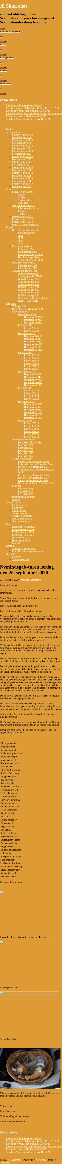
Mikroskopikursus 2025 (23, 205)
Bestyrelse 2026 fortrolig (30, 442)
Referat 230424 (31, 393)
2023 (20, 235)
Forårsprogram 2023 (21, 153)
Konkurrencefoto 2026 (23, 529)
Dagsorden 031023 (33, 412)
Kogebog (16, 556)
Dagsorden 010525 (33, 341)
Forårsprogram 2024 (21, 148)
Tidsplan (22, 197)
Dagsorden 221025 (33, 347)
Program (22, 194)
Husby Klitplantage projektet (25, 230)
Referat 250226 (31, 328)
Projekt (9, 227)
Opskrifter (11, 554)
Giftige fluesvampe (21, 521)
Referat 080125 (31, 355)
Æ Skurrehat (13, 6)
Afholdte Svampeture (30, 580)
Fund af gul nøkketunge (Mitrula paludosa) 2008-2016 (33, 299)
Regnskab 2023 (25, 494)
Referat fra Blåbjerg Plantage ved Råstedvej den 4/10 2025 (34, 113)
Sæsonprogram (13, 132)
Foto (8, 524)
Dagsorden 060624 (33, 379)
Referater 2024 (25, 388)
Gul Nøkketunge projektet (24, 271)
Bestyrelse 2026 (25, 445)
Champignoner (19, 510)
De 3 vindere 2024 (21, 540)
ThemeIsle (5, 1162)
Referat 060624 (31, 396)
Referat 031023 (31, 431)
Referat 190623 (31, 428)
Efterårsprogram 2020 (22, 167)
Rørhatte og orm (20, 505)
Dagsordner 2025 (26, 333)
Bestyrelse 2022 (25, 456)
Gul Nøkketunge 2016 (28, 292)
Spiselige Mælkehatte (22, 516)
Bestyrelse (11, 303)
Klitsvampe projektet (22, 246)
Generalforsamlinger (21, 458)
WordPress (40, 1160)
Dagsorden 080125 (33, 336)
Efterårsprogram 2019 (22, 173)
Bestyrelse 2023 (25, 453)
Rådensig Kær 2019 (27, 268)
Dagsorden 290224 (33, 374)
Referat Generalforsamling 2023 (33, 477)
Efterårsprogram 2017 (22, 183)
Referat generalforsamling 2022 (33, 480)
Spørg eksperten (13, 502)
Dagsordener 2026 (27, 314)
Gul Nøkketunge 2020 (28, 281)
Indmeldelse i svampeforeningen (27, 551)
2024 (20, 238)
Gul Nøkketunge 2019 (28, 284)
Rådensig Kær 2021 (27, 265)
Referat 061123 (31, 434)
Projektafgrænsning (27, 251)
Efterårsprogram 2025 (22, 140)
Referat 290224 (31, 390)
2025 (20, 241)
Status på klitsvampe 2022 (30, 260)
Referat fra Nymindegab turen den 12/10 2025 (28, 111)
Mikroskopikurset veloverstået (32, 208)
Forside (9, 129)
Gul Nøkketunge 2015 (28, 295)
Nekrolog (16, 499)
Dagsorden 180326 (33, 320)
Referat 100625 (31, 363)
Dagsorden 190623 (33, 409)
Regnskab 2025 (25, 488)
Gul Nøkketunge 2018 (28, 287)
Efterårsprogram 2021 (22, 162)
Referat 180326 (31, 330)
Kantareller (17, 507)
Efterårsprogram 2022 (22, 156)
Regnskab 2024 (25, 491)
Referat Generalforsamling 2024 (33, 475)
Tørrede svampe (19, 513)
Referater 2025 (25, 352)
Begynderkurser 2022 (22, 216)
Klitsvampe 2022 (26, 249)
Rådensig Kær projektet (23, 262)
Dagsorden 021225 (33, 349)
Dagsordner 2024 (26, 371)
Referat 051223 (31, 437)
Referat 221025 (31, 366)
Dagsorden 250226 (33, 317)
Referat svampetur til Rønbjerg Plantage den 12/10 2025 (32, 108)
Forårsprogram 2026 (21, 137)
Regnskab (17, 486)
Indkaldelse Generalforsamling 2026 (35, 464)
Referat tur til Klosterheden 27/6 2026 (24, 105)
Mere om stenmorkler (22, 518)
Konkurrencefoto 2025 (23, 532)
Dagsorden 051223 (33, 418)
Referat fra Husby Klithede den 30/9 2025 (26, 116)
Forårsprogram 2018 (21, 181)
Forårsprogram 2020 (21, 170)
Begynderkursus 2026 (22, 192)
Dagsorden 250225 (33, 339)
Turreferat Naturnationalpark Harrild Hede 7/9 (28, 119)
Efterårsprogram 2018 (22, 178)
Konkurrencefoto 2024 (23, 535)
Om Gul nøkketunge (28, 273)
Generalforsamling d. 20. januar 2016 (36, 483)
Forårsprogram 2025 (21, 143)
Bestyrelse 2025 (25, 447)
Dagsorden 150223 (33, 404)
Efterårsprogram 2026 (22, 134)
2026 (20, 243)
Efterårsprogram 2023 (22, 151)
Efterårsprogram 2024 (22, 145)
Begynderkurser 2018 (22, 222)
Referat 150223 (31, 423)
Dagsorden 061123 (33, 415)
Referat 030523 (31, 426)
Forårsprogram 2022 (21, 159)
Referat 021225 (31, 369)
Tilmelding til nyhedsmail (24, 548)
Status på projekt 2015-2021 (31, 276)
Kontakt (10, 545)
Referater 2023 (25, 420)
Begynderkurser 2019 (22, 219)
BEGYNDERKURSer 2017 (25, 224)
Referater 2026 (25, 325)
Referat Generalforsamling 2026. (33, 461)
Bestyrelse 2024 (25, 450)
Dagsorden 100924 (33, 382)
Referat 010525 (31, 360)
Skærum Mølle (25, 200)
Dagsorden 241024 (33, 385)
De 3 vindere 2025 (21, 537)
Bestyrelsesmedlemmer (23, 439)
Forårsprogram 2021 (21, 164)
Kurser (9, 189)
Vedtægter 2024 (19, 306)
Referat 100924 (31, 398)
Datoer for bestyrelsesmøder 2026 (28, 309)
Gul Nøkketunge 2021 (28, 279)
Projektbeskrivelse (26, 232)
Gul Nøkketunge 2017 (28, 290)
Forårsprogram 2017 (21, 186)
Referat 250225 (31, 358)
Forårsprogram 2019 (21, 175)
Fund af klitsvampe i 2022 (30, 254)
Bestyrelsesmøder (20, 311)
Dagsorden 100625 (33, 344)
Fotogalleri (17, 543)
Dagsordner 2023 (26, 401)
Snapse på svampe (20, 559)
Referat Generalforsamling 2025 (33, 467)
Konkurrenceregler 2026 (23, 526)
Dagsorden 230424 (33, 377)
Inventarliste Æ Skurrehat (24, 496)
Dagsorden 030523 (33, 407)
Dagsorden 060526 (33, 322)
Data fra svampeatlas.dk (29, 257)
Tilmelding (23, 202)
